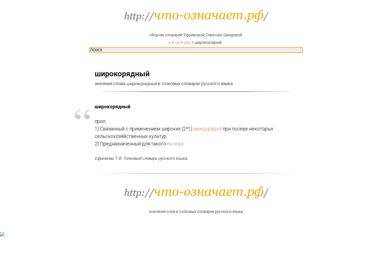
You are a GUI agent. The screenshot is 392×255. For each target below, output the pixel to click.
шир (187, 42)
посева (175, 143)
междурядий (207, 129)
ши (177, 42)
